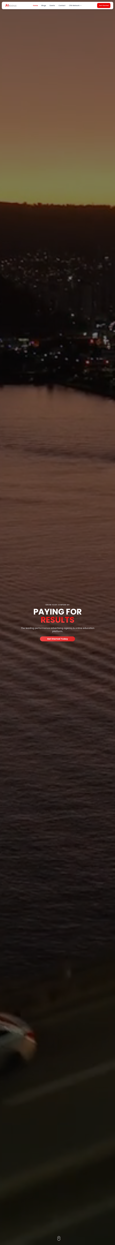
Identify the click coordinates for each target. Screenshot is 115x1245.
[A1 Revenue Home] (11, 5)
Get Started (104, 5)
